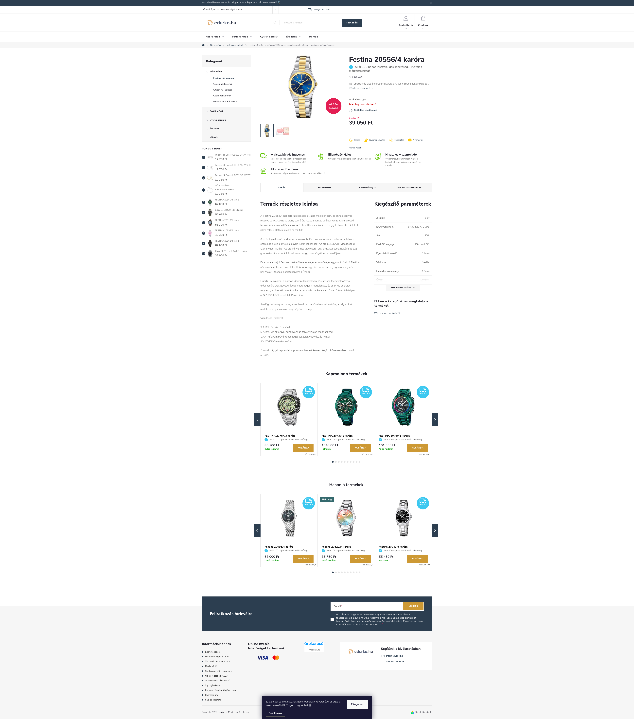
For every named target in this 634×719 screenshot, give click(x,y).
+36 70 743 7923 (395, 661)
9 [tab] (356, 462)
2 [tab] (336, 462)
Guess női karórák (222, 84)
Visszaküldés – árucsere (217, 661)
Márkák (214, 137)
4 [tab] (342, 462)
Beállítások (275, 713)
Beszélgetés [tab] (325, 187)
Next (435, 419)
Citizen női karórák (222, 89)
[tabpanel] (289, 419)
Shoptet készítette (423, 712)
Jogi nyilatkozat (213, 685)
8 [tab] (353, 462)
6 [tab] (348, 462)
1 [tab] (333, 462)
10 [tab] (359, 462)
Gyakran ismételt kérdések (218, 671)
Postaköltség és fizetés (231, 9)
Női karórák (216, 71)
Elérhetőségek (208, 9)
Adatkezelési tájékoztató (217, 680)
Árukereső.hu (314, 650)
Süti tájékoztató (213, 699)
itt (310, 705)
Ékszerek (214, 128)
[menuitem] (215, 37)
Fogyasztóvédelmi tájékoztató (220, 690)
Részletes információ (359, 88)
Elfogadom (357, 704)
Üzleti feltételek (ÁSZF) (217, 675)
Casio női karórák (222, 95)
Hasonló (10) (366, 187)
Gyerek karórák (218, 120)
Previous (257, 419)
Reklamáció (211, 666)
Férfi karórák (217, 111)
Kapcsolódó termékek (409, 187)
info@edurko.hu (394, 655)
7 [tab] (351, 462)
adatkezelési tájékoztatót (377, 621)
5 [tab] (345, 462)
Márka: (356, 147)
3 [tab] (339, 462)
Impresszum (211, 695)
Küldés (413, 606)
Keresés (352, 22)
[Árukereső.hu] (314, 644)
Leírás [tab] (281, 187)
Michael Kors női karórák (226, 101)
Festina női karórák (223, 78)
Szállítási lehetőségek (365, 110)
